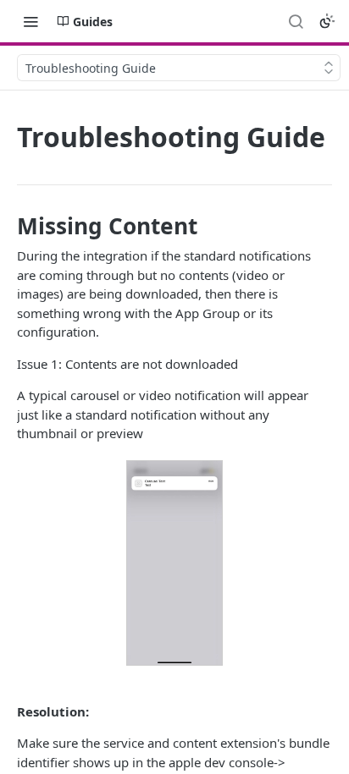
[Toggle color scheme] (327, 21)
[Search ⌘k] (295, 21)
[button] (174, 563)
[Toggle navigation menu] (30, 21)
